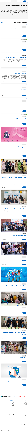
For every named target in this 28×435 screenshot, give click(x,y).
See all (2, 22)
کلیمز (26, 414)
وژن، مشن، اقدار (25, 403)
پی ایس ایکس (12, 415)
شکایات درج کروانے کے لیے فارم (23, 396)
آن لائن (13, 404)
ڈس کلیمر (26, 421)
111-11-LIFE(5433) (25, 426)
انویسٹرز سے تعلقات (25, 405)
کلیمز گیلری (26, 415)
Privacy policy (17, 433)
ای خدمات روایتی (25, 416)
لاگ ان (25, 394)
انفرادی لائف (13, 402)
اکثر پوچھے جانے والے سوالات (11, 414)
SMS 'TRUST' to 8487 (16, 398)
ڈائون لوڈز (13, 416)
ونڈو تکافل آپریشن (25, 407)
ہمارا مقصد (26, 402)
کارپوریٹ (13, 405)
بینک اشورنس (12, 403)
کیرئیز (22, 394)
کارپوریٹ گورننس (25, 406)
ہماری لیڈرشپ (26, 404)
